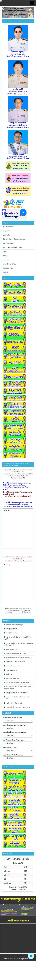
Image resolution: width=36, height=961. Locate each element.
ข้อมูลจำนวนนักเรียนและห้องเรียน (15, 662)
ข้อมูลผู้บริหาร (7, 231)
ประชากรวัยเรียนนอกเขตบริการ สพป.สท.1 (17, 707)
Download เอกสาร (11, 670)
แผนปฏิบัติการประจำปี (11, 629)
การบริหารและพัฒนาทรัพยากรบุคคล (13, 740)
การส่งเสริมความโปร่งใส (10, 747)
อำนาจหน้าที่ (6, 235)
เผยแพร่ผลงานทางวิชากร (12, 678)
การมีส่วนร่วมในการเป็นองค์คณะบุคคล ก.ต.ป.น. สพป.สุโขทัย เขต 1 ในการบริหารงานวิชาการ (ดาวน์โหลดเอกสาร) (18, 559)
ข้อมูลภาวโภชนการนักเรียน (13, 666)
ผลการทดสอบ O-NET (11, 649)
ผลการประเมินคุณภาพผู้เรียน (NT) (15, 653)
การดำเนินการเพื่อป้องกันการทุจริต (13, 755)
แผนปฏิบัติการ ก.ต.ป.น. (12, 633)
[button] (4, 12)
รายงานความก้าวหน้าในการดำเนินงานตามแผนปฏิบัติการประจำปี (18, 644)
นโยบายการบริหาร (8, 243)
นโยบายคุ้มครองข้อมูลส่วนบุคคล (12, 247)
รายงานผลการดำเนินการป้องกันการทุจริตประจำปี (16, 698)
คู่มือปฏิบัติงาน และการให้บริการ (12, 717)
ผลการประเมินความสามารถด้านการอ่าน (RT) (18, 657)
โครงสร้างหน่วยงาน (8, 227)
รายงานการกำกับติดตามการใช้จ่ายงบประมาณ (18, 682)
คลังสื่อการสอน (9, 674)
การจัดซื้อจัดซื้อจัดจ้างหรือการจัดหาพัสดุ (14, 732)
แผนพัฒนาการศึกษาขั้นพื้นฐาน (14, 624)
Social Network (8, 268)
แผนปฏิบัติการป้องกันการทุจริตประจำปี (16, 693)
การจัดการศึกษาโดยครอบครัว (13, 703)
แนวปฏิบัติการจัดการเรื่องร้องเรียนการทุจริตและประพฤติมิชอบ (17, 687)
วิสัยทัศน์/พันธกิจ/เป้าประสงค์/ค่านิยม (14, 239)
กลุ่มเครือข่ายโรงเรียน (9, 264)
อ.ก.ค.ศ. (5, 251)
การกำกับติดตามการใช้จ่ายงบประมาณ (14, 725)
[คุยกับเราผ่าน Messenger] (31, 956)
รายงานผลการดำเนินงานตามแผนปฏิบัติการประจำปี (17, 638)
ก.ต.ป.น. (5, 256)
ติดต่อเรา (5, 272)
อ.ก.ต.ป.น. (6, 260)
